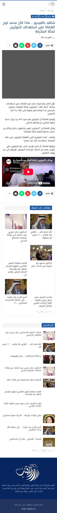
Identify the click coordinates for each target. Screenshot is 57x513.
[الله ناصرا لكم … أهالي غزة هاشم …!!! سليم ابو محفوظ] (41, 221)
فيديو (49, 16)
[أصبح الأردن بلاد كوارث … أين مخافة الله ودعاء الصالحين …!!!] (16, 286)
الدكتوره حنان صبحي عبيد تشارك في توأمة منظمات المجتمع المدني (23, 369)
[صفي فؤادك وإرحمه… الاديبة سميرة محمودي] (49, 418)
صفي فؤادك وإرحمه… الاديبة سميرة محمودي (22, 415)
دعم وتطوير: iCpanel (28, 508)
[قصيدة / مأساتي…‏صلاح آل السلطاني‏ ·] (49, 442)
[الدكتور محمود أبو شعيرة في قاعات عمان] (41, 252)
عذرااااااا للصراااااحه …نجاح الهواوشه (25, 356)
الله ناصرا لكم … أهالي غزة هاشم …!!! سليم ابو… (21, 345)
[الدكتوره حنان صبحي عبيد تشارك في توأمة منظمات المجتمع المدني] (16, 221)
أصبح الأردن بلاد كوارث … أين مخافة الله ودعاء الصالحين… (24, 428)
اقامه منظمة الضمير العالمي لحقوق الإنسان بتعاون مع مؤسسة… (23, 393)
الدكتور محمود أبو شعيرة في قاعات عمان (24, 380)
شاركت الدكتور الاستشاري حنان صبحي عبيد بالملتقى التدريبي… (23, 334)
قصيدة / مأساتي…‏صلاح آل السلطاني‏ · (24, 439)
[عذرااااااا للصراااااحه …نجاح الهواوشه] (49, 359)
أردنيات (42, 16)
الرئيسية (35, 16)
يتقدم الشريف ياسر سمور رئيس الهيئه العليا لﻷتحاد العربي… (22, 405)
